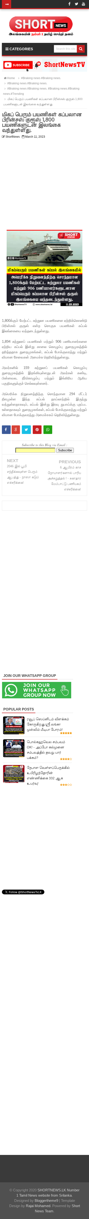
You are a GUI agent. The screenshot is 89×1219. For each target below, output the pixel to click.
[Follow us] (76, 4)
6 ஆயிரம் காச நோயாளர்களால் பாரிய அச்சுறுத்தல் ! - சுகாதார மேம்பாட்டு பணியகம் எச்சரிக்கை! (64, 478)
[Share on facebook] (6, 429)
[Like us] (69, 4)
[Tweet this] (26, 429)
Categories (21, 49)
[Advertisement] (44, 185)
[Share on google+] (16, 429)
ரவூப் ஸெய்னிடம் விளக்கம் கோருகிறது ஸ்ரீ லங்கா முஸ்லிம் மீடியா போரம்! (48, 724)
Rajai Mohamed (38, 1206)
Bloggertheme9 (46, 1201)
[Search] (81, 49)
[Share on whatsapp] (47, 429)
